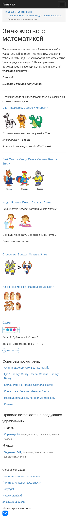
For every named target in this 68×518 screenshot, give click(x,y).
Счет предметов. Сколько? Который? (25, 107)
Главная (8, 4)
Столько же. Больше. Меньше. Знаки (26, 391)
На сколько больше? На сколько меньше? (28, 287)
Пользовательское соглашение (21, 476)
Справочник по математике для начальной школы (35, 15)
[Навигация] (62, 4)
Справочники (24, 11)
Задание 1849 (12, 452)
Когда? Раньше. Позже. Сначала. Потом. (27, 202)
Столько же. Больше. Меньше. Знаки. (25, 254)
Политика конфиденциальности (21, 482)
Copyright (8, 489)
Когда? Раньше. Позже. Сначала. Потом (28, 385)
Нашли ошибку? (12, 495)
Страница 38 (12, 434)
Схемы (6, 322)
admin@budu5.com (13, 502)
